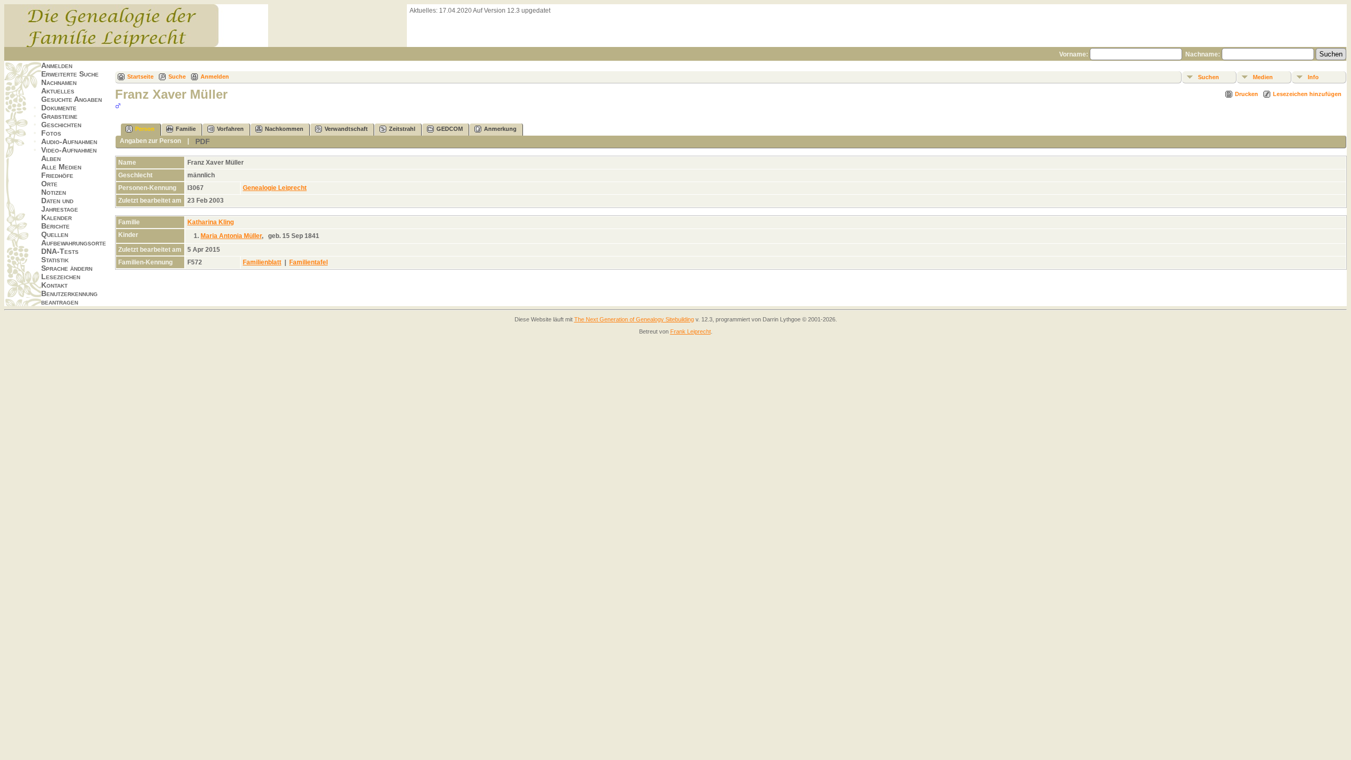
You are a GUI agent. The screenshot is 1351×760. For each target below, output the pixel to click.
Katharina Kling (210, 222)
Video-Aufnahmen (69, 150)
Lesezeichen (60, 276)
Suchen (1208, 77)
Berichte (55, 226)
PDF (202, 141)
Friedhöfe (57, 175)
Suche (177, 76)
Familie (186, 129)
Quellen (54, 234)
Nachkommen (284, 129)
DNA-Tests (60, 251)
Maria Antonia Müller (231, 236)
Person (145, 129)
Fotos (51, 133)
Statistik (55, 259)
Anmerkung (500, 129)
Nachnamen (59, 82)
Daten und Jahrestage (59, 204)
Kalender (56, 217)
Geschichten (61, 124)
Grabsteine (59, 116)
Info (1313, 77)
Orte (49, 183)
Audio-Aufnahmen (69, 141)
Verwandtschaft (346, 129)
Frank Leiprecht (690, 331)
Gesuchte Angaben (71, 99)
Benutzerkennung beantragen (69, 297)
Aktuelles (57, 91)
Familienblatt (262, 262)
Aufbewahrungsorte (73, 243)
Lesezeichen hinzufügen (1307, 94)
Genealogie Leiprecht (275, 188)
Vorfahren (230, 129)
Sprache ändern (66, 268)
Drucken (1246, 94)
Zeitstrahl (402, 129)
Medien (1263, 77)
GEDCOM (449, 129)
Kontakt (54, 285)
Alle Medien (61, 167)
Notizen (53, 192)
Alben (51, 158)
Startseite (140, 76)
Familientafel (308, 262)
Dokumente (59, 107)
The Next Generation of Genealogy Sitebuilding (634, 319)
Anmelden (56, 65)
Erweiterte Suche (70, 74)
